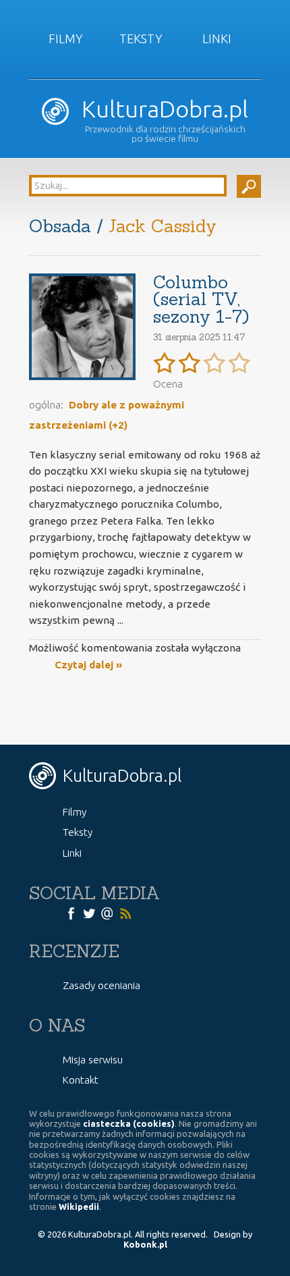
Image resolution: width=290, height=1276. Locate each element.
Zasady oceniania (101, 985)
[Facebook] (71, 913)
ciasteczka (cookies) (129, 1123)
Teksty (141, 38)
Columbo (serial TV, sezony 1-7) (201, 299)
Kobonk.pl (145, 1244)
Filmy (66, 38)
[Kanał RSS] (125, 913)
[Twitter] (89, 913)
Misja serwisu (93, 1059)
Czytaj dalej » (88, 664)
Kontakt (80, 1080)
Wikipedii (79, 1206)
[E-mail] (107, 913)
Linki (216, 38)
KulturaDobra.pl (162, 109)
